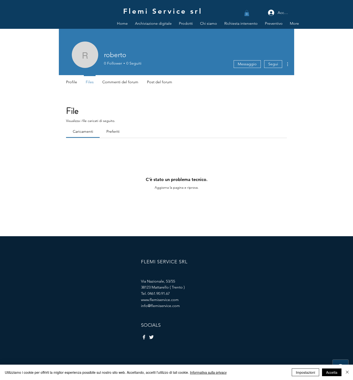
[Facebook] (144, 337)
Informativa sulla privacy (208, 372)
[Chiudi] (347, 372)
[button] (246, 13)
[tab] (83, 131)
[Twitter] (151, 337)
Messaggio (247, 64)
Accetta (331, 372)
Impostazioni (305, 372)
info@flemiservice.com (160, 305)
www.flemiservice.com (160, 299)
